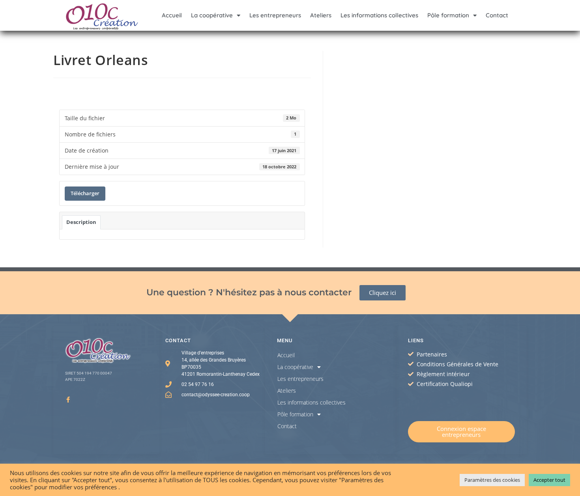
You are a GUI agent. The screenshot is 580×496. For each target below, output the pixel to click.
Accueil (172, 15)
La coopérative (212, 15)
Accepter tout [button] (549, 479)
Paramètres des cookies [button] (492, 479)
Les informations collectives (379, 15)
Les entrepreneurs (275, 15)
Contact (497, 15)
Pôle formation (448, 15)
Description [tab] (81, 222)
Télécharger (85, 193)
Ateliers (320, 15)
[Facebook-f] (68, 400)
